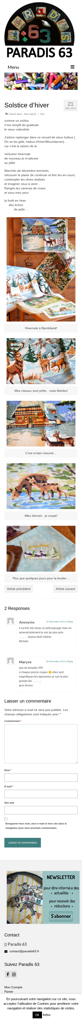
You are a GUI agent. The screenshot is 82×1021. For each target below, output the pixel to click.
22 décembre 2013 (55, 621)
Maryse (25, 662)
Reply (70, 621)
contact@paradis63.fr (24, 951)
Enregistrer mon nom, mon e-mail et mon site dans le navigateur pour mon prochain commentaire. (36, 825)
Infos (47, 1015)
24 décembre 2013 (55, 661)
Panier (8, 991)
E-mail (8, 786)
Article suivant (65, 589)
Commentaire (12, 721)
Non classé (30, 114)
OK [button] (37, 1015)
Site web (9, 802)
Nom (7, 770)
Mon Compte (13, 987)
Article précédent (18, 589)
